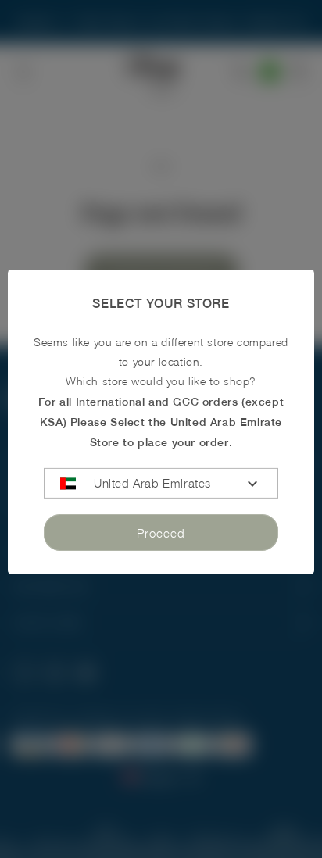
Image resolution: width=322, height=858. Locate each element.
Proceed (161, 533)
